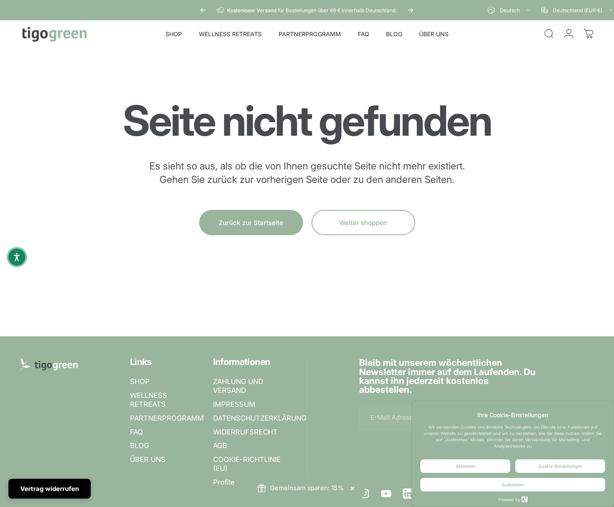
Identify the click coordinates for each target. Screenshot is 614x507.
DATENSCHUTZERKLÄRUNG (259, 418)
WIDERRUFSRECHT (245, 432)
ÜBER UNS (147, 459)
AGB (220, 445)
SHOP (140, 381)
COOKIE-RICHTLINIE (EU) (247, 463)
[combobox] (509, 10)
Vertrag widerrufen (49, 489)
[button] (17, 257)
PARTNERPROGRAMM (167, 418)
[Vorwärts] (410, 10)
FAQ (136, 432)
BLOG (139, 445)
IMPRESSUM (234, 404)
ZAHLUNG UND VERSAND (238, 385)
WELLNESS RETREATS (148, 399)
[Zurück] (203, 10)
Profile (224, 482)
